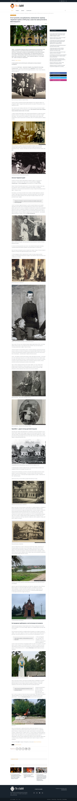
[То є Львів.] (17, 5)
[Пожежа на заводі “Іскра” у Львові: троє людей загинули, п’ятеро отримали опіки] (28, 770)
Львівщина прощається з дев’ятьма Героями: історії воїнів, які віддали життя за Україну (57, 66)
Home (11, 13)
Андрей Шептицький (18, 744)
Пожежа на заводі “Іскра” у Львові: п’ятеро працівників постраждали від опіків (57, 63)
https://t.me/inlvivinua (37, 741)
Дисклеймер (64, 799)
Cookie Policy (53, 799)
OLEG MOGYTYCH (64, 789)
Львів (12, 10)
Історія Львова (13, 15)
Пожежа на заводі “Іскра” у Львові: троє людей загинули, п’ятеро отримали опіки (29, 776)
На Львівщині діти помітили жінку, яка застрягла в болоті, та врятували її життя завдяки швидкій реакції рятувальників (58, 55)
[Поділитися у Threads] (17, 749)
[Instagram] (37, 792)
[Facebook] (34, 792)
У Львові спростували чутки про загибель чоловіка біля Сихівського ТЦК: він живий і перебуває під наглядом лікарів (57, 49)
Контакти (49, 799)
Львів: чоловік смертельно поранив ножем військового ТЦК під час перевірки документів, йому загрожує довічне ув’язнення (57, 59)
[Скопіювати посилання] (29, 749)
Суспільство (29, 10)
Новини (17, 10)
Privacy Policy (59, 799)
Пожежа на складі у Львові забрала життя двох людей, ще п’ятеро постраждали (57, 53)
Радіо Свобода (18, 60)
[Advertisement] (48, 5)
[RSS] (42, 792)
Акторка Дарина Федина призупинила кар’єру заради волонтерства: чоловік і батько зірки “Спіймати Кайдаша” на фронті (16, 776)
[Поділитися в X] (23, 749)
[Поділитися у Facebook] (20, 749)
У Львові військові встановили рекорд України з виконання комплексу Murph (58, 46)
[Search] (65, 10)
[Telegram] (40, 792)
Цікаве (22, 10)
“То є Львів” (13, 799)
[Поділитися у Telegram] (26, 749)
